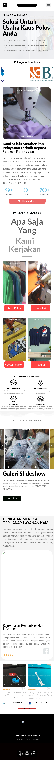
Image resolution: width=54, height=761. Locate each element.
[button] (27, 201)
